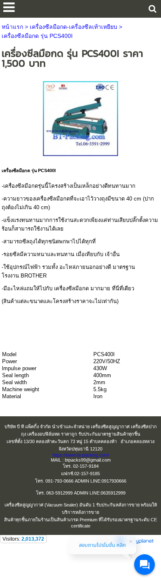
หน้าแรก (12, 26)
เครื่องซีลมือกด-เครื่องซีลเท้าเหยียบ (73, 26)
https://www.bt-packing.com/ (80, 455)
